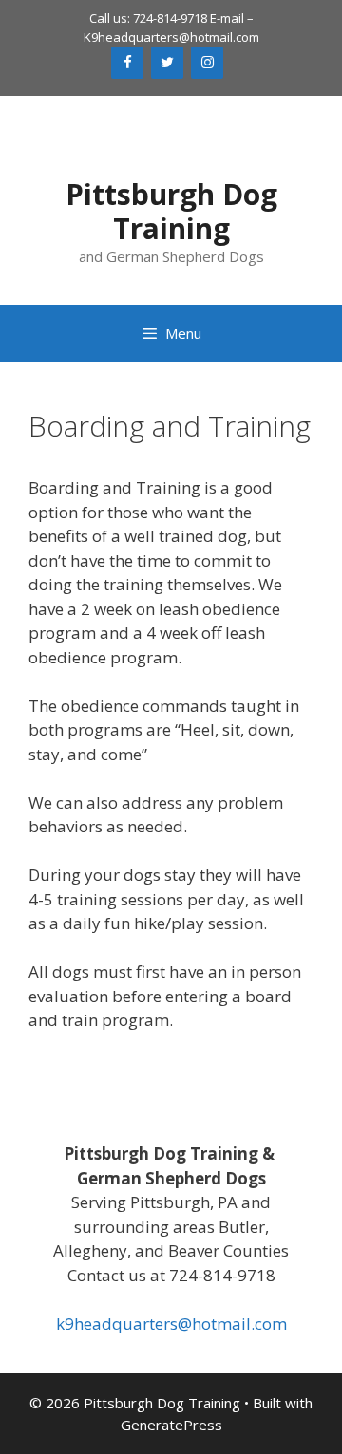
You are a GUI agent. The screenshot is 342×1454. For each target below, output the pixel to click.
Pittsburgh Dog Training (171, 211)
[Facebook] (127, 63)
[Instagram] (207, 63)
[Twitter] (167, 63)
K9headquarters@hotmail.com (171, 37)
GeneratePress (171, 1424)
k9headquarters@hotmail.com (171, 1323)
